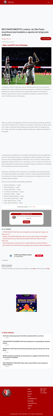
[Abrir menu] (48, 2)
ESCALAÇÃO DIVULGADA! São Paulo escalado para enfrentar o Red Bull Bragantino (27, 245)
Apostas (30, 394)
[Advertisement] (26, 15)
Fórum (29, 396)
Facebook (44, 388)
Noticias (30, 391)
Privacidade (30, 401)
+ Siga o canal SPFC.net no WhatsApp (14, 45)
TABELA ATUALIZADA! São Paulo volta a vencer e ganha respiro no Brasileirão (25, 236)
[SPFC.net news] (26, 255)
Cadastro (30, 405)
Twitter (43, 390)
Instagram (44, 392)
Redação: (6, 39)
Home (29, 389)
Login (29, 408)
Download (26, 222)
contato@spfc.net (32, 398)
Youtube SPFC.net (32, 403)
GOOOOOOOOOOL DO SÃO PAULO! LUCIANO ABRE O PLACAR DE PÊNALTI (25, 243)
